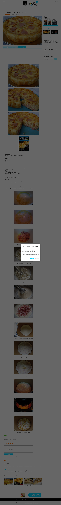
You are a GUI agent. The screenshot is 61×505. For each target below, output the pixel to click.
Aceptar (32, 258)
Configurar (36, 258)
